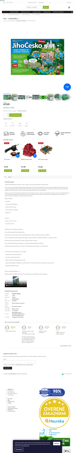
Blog (9, 400)
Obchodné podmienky (13, 408)
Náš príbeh (10, 399)
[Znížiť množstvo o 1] (8, 116)
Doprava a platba (32, 2)
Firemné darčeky (11, 411)
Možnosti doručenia (22, 111)
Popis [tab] (5, 177)
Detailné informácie (7, 119)
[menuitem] (5, 12)
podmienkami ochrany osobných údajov (24, 365)
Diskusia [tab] (10, 177)
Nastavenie (19, 449)
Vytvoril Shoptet (68, 374)
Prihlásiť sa (8, 368)
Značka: (32, 21)
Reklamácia (41, 2)
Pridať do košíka (16, 115)
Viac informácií (25, 446)
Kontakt (9, 403)
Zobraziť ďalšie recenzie (65, 346)
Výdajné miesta (11, 401)
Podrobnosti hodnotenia (21, 21)
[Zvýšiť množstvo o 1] (8, 114)
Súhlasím (56, 443)
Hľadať (46, 7)
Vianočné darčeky (16, 293)
